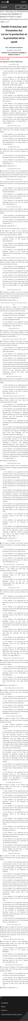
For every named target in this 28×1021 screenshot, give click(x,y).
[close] (24, 7)
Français (23, 2)
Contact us (4, 1010)
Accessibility (4, 1003)
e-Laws (4, 7)
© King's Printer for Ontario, (11, 1014)
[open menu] (18, 7)
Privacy (3, 1006)
